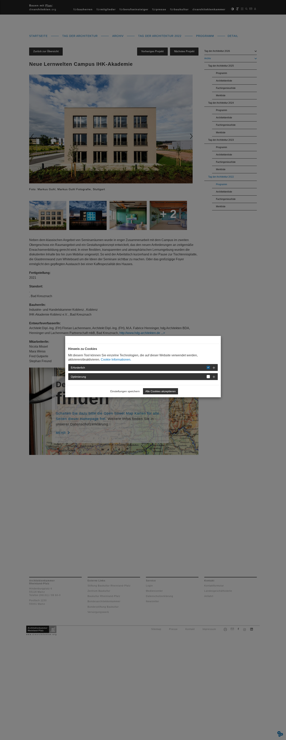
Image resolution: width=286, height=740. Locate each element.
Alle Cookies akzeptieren (160, 391)
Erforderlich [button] (78, 367)
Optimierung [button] (78, 376)
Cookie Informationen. (116, 359)
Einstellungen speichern (125, 391)
